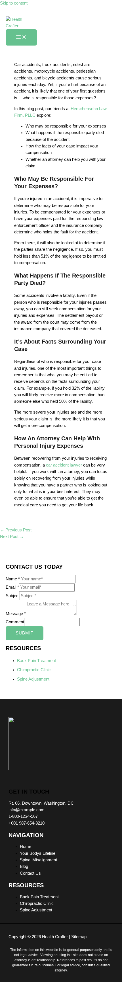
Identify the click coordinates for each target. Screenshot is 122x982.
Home (25, 846)
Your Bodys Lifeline (37, 853)
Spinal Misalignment (38, 860)
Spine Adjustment (33, 679)
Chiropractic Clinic (34, 669)
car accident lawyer (64, 465)
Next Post (12, 536)
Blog (24, 866)
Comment (15, 622)
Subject (13, 595)
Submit (24, 633)
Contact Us (30, 873)
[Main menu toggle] (21, 37)
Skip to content (14, 3)
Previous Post (15, 530)
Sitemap (79, 936)
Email (12, 587)
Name (13, 579)
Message (16, 613)
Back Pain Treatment (36, 660)
